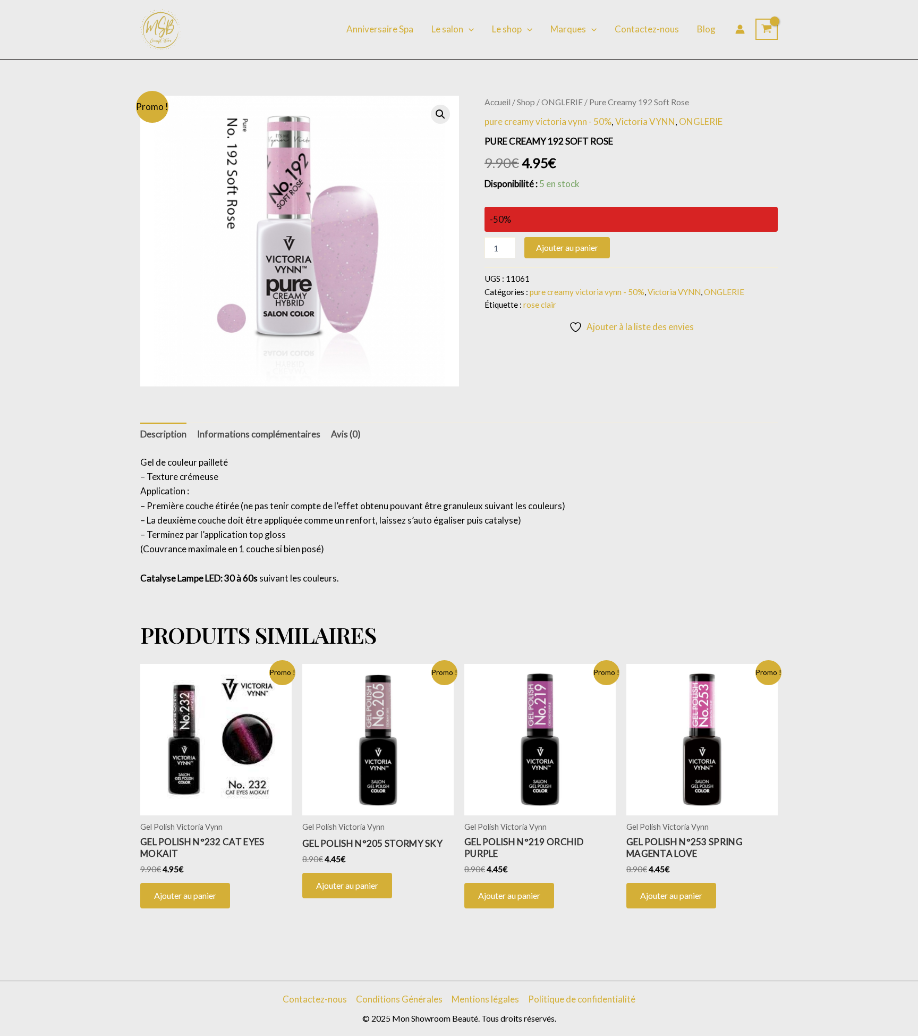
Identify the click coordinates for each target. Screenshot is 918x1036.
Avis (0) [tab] (346, 434)
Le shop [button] (507, 29)
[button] (468, 29)
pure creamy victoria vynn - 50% (547, 121)
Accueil (497, 102)
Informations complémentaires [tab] (258, 434)
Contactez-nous (647, 29)
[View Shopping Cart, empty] (766, 29)
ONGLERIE (562, 102)
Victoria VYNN (645, 121)
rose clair (539, 304)
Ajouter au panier (567, 247)
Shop (526, 102)
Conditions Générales (399, 999)
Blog (706, 29)
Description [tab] (163, 434)
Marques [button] (568, 29)
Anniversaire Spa (379, 29)
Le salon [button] (447, 29)
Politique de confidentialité (581, 999)
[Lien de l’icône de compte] (740, 29)
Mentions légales (485, 999)
